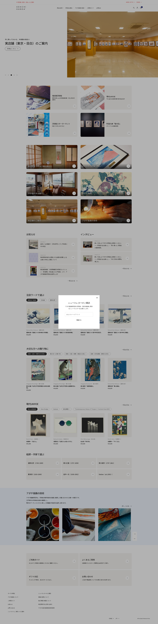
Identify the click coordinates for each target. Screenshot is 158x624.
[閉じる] (97, 297)
